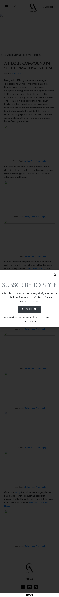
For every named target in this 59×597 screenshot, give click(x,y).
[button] (55, 274)
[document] (29, 298)
